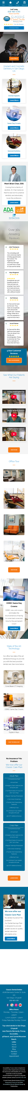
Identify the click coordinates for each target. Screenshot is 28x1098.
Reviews (14, 1051)
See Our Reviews (14, 360)
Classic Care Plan (14, 13)
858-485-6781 (14, 11)
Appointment (14, 1056)
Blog (14, 1049)
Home (14, 1044)
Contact (14, 1054)
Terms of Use (16, 1082)
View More (14, 450)
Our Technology (14, 742)
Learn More (14, 58)
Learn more (14, 202)
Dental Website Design (17, 1084)
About (14, 1047)
